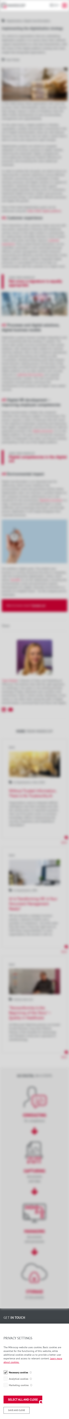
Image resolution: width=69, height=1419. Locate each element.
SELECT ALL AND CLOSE (23, 1399)
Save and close (16, 1410)
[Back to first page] (15, 5)
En (55, 5)
